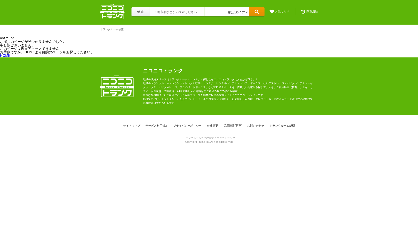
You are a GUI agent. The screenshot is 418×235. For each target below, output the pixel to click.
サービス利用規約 (156, 125)
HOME (5, 55)
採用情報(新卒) (232, 125)
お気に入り (282, 11)
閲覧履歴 (312, 11)
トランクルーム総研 (282, 125)
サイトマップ (131, 125)
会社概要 (212, 125)
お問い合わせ (255, 125)
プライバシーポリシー (187, 125)
